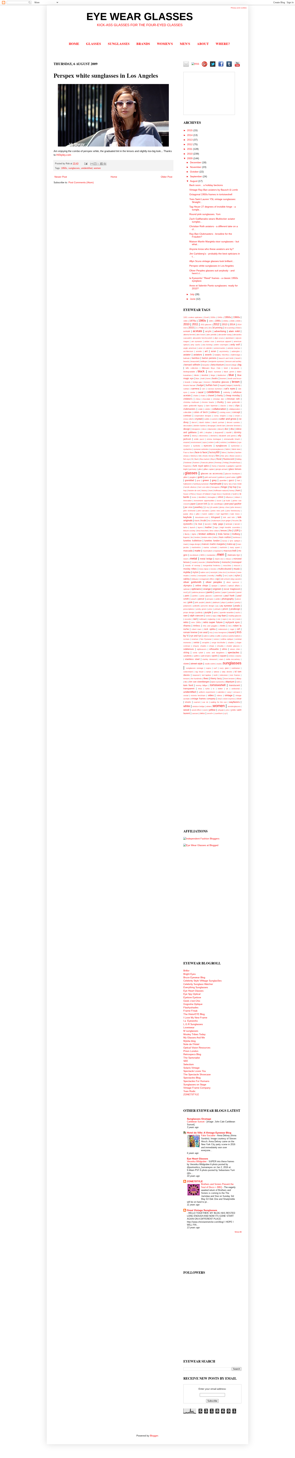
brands (188, 382)
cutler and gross (228, 418)
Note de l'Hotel (191, 1044)
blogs (213, 375)
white (186, 706)
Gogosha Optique (192, 1004)
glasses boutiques (232, 474)
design (186, 429)
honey (231, 490)
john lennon (235, 507)
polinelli (196, 606)
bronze (207, 382)
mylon (195, 572)
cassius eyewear (215, 389)
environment (196, 442)
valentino (221, 692)
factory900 (214, 452)
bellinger (204, 361)
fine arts (224, 456)
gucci (231, 480)
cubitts (206, 419)
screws (186, 639)
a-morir (186, 331)
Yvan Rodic (189, 1091)
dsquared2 (219, 432)
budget (200, 385)
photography (228, 599)
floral (218, 459)
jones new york (217, 511)
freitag (225, 462)
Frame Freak (190, 1010)
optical (223, 586)
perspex (210, 599)
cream (237, 416)
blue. (198, 378)
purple (208, 612)
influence (229, 497)
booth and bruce (235, 378)
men (220, 554)
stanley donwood (209, 659)
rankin (208, 616)
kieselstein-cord (201, 517)
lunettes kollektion (192, 541)
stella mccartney (233, 659)
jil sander (214, 507)
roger (232, 629)
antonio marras (233, 348)
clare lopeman (212, 406)
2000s (225, 321)
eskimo (223, 442)
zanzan (195, 713)
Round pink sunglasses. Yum (205, 214)
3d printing (217, 328)
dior (226, 429)
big (239, 364)
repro (224, 619)
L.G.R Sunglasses (193, 1024)
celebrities (213, 392)
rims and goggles (210, 626)
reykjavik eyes (232, 622)
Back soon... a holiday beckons (206, 185)
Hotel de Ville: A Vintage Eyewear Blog (209, 1132)
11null (206, 317)
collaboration (219, 408)
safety (212, 636)
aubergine (235, 351)
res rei (231, 619)
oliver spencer (232, 582)
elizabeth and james (227, 436)
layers (200, 527)
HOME (74, 43)
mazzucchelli (229, 551)
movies (213, 569)
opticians (196, 589)
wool (205, 710)
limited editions (207, 534)
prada (237, 606)
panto (210, 592)
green (206, 480)
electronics (203, 436)
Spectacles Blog (192, 1077)
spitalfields (187, 656)
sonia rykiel (198, 653)
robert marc (197, 629)
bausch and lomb (226, 358)
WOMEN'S (165, 43)
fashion (231, 452)
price (210, 609)
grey (214, 480)
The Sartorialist (191, 1057)
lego (216, 527)
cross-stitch (188, 419)
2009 (190, 158)
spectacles (233, 652)
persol (201, 599)
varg (229, 692)
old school (225, 579)
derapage (211, 426)
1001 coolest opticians (192, 317)
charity (219, 395)
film (217, 456)
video (211, 695)
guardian (223, 480)
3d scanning (229, 328)
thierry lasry (216, 678)
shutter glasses (233, 646)
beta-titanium (217, 365)
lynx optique (235, 541)
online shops (201, 585)
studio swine (210, 664)
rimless (196, 626)
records (188, 619)
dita (232, 429)
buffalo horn (211, 385)
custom (214, 419)
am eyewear (196, 341)
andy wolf (235, 344)
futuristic (222, 466)
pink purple (199, 602)
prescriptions (188, 609)
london (197, 537)
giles (200, 469)
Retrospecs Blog (192, 1054)
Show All (238, 1232)
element (213, 436)
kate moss (235, 514)
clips (237, 405)
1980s (202, 320)
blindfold (204, 375)
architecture (188, 351)
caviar (192, 392)
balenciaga (235, 355)
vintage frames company (203, 698)
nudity (219, 575)
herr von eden (204, 487)
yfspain (221, 710)
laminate (229, 524)
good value (230, 477)
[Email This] (92, 163)
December (196, 162)
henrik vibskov (190, 487)
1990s (218, 321)
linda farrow (223, 534)
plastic (208, 602)
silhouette (214, 649)
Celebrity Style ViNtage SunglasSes (202, 980)
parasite (231, 592)
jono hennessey (233, 511)
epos (205, 442)
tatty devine (227, 672)
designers (196, 429)
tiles (186, 682)
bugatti (222, 385)
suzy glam (224, 668)
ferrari (211, 456)
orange (207, 589)
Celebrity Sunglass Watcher (198, 984)
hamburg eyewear (200, 484)
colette (207, 409)
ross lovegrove (220, 632)
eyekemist (235, 446)
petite (217, 599)
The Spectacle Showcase (197, 1074)
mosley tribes (190, 569)
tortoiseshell (218, 685)
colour (213, 412)
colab (200, 409)
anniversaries (219, 348)
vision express (229, 699)
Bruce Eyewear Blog (194, 977)
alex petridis (212, 335)
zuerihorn (219, 713)
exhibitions (232, 442)
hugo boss (216, 494)
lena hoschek (202, 531)
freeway (218, 462)
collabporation (234, 409)
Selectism (188, 1064)
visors (188, 702)
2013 (190, 139)
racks (237, 612)
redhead (202, 619)
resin (238, 619)
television (224, 675)
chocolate (206, 399)
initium (237, 497)
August (194, 181)
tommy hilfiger (202, 685)
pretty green (201, 609)
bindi (226, 368)
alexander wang (224, 335)
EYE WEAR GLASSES (139, 16)
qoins (216, 612)
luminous (236, 537)
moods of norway (192, 565)
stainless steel (192, 659)
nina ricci (222, 572)
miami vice (219, 559)
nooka (193, 576)
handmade (216, 483)
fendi (205, 456)
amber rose (209, 341)
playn (223, 602)
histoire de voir (194, 490)
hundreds (227, 494)
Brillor (186, 970)
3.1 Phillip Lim (201, 328)
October (194, 171)
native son (204, 572)
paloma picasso (198, 592)
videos (219, 695)
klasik (196, 521)
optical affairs (234, 586)
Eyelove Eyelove (192, 997)
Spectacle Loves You (194, 1071)
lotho (215, 537)
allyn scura (219, 338)
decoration (187, 426)
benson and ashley (233, 361)
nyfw (231, 576)
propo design (188, 612)
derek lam (221, 426)
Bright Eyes (189, 974)
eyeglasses (221, 446)
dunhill (228, 432)
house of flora (189, 494)
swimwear (235, 668)
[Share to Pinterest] (105, 163)
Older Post (166, 176)
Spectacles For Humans (196, 1081)
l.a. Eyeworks (190, 1020)
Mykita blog (189, 1041)
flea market (204, 459)
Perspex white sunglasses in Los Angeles (211, 265)
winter (208, 706)
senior (196, 642)
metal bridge (206, 559)
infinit (220, 497)
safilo (218, 636)
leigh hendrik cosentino (230, 527)
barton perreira (209, 358)
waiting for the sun (218, 702)
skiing (186, 652)
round (231, 632)
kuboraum (216, 521)
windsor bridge (198, 706)
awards (208, 355)
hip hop (232, 487)
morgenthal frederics (212, 565)
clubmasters (189, 409)
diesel (220, 429)
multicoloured (224, 569)
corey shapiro (220, 416)
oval (185, 592)
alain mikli (234, 331)
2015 (190, 130)
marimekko (196, 547)
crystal (198, 418)
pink (190, 602)
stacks (238, 656)
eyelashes (187, 449)
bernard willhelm (192, 365)
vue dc (205, 702)
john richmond (189, 511)
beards (186, 361)
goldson (221, 477)
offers (211, 579)
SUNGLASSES (119, 43)
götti (239, 477)
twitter (220, 689)
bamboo (196, 358)
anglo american (189, 348)
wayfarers (234, 702)
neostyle (213, 572)
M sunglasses (190, 1030)
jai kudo (226, 501)
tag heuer (199, 672)
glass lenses (235, 469)
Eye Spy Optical (191, 994)
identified (202, 497)
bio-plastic (235, 368)
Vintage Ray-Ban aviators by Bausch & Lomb (213, 189)
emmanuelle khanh (232, 439)
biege (234, 365)
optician (186, 589)
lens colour (214, 531)
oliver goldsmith (192, 582)
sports (215, 656)
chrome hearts (207, 402)
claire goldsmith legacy (193, 406)
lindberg (236, 534)
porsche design (207, 606)
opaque (214, 586)
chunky (220, 402)
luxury (224, 541)
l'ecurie (235, 521)
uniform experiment (207, 692)
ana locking (207, 345)
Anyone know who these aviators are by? (211, 249)
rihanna (187, 626)
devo (204, 429)
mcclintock (194, 555)
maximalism (207, 551)
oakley (186, 579)
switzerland (188, 672)
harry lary (228, 484)
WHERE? (223, 43)
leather (208, 527)
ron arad (203, 632)
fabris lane (236, 449)
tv (213, 689)
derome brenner (233, 426)
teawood (196, 675)
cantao (186, 389)
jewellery (198, 507)
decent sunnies (233, 422)
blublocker (221, 375)
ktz (209, 521)
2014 (190, 135)
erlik (217, 442)
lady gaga (218, 524)
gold (200, 477)
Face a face (188, 452)
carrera (195, 388)
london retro (207, 537)
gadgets (230, 466)
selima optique (227, 639)
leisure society (189, 531)
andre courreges (221, 345)
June (193, 299)
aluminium (230, 338)
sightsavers (202, 649)
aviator (187, 354)
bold (203, 378)
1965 (185, 321)
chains (196, 396)
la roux (198, 524)
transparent (188, 688)
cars (203, 389)
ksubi (203, 520)
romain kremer (190, 632)
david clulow (204, 422)
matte (197, 550)
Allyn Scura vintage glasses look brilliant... (211, 261)
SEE (185, 1061)
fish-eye (186, 459)
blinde (196, 375)
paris (187, 596)
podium (230, 602)
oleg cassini (235, 579)
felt (200, 456)
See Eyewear (206, 639)
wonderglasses (234, 706)
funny (214, 466)
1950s (64, 168)
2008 (232, 321)
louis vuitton (225, 537)
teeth (216, 675)
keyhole (187, 517)
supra (208, 668)
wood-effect (196, 710)
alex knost (200, 335)
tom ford (188, 685)
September (196, 176)
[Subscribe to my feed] (195, 63)
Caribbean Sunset (196, 1121)
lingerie (186, 537)
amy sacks (195, 345)
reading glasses (234, 616)
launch (192, 527)
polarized (187, 606)
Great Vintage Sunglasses (202, 1210)
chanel (211, 395)
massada (187, 551)
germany (192, 469)
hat (234, 484)
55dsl (238, 328)
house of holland (203, 494)
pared (239, 592)
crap (230, 416)
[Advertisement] (197, 771)
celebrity (226, 392)
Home (114, 176)
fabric (228, 449)
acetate (197, 331)
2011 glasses (206, 324)
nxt (225, 576)
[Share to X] (98, 163)
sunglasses (74, 168)
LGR (236, 530)
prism (225, 609)
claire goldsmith (233, 402)
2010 (190, 153)
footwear (188, 462)
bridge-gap (197, 382)
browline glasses (220, 382)
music (237, 568)
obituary (195, 579)
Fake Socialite (208, 1135)
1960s (236, 317)
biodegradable (189, 372)
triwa (200, 689)
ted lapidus (206, 675)
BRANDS (143, 43)
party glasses (206, 596)
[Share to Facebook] (101, 163)
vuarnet (197, 702)
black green (229, 372)
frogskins (187, 466)
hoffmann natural (221, 490)
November (196, 167)
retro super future (213, 622)
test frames (235, 675)
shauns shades (199, 646)
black (201, 371)
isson (219, 501)
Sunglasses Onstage (199, 1118)
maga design (194, 544)
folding (238, 459)
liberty (187, 534)
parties (195, 596)
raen (185, 615)
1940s (219, 317)
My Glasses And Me (194, 1037)
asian (213, 351)
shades (231, 642)
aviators (197, 354)
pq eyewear (226, 606)
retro (185, 622)
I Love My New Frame (195, 1017)
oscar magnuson (232, 589)
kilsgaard (215, 517)
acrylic (208, 331)
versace (236, 692)
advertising (220, 331)
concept (236, 412)
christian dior (218, 399)
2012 (190, 144)
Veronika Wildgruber (197, 1161)
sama (224, 636)
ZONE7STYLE (191, 1094)
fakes (224, 452)
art (206, 351)
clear (231, 406)
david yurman (218, 422)
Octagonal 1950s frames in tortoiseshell (210, 194)
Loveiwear (188, 1027)
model (194, 562)
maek (185, 544)
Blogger (154, 1435)
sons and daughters (215, 653)
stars (221, 659)
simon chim (235, 649)
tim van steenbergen (199, 682)
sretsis (231, 656)
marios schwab (210, 547)
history (204, 490)
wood (186, 709)
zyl (225, 713)
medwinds (211, 555)
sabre (205, 636)
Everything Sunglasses (195, 987)
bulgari (229, 385)
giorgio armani (221, 469)
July (192, 294)
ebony (194, 436)
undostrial (235, 689)
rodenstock (223, 629)
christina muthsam (191, 402)
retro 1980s (196, 622)
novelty (211, 576)
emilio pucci (199, 439)
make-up (231, 544)
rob (229, 626)
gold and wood (210, 477)
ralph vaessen (196, 615)
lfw (230, 530)
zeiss (202, 713)
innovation (187, 501)
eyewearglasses (217, 449)
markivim (223, 547)
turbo (207, 689)
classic (223, 406)
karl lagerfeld (222, 514)
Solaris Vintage (191, 1067)
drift (201, 432)
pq (217, 606)
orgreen (217, 589)
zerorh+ (210, 713)
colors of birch (200, 412)
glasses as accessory (212, 473)
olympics (187, 585)
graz (198, 480)
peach (193, 599)
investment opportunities (204, 501)
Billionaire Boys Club (211, 368)
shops (211, 646)
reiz (218, 619)
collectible (187, 412)
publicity (199, 612)
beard (237, 358)
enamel (186, 442)
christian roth (233, 399)
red (195, 619)
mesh (185, 559)
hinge (224, 487)
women (97, 168)
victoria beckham (198, 695)
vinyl (219, 699)
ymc (227, 710)
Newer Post (60, 176)
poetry (237, 602)
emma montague (214, 439)
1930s (212, 317)
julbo (198, 514)
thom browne (229, 679)
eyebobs (196, 446)
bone (208, 378)
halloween (187, 484)
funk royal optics (201, 466)
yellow (212, 709)
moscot (237, 565)
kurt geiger (226, 521)
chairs (203, 396)
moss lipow (203, 569)
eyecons (208, 446)
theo (205, 678)
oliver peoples (214, 582)
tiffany (238, 679)
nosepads (202, 576)
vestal (185, 695)
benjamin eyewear (216, 361)
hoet (210, 490)
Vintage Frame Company (196, 1087)
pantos (217, 592)
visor (239, 698)
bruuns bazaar (189, 385)
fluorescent (228, 459)
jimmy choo (224, 507)
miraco (228, 559)
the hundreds (196, 679)
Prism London (190, 1051)
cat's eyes (229, 388)
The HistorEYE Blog (194, 1014)
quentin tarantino (227, 612)
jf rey (207, 507)
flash (197, 459)
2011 (190, 149)
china (197, 399)
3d (210, 328)
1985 (211, 321)
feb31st (194, 456)
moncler (201, 562)
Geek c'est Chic (191, 1000)
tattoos (216, 672)
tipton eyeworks (217, 682)
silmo (224, 649)
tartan (208, 672)
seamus (195, 639)
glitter (185, 477)
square (223, 656)
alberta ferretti (189, 335)
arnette (199, 351)
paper (224, 592)
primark (217, 609)
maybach (218, 551)
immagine (212, 497)
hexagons (215, 487)
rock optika (209, 629)
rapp (214, 616)
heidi (239, 484)
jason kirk (202, 504)
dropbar (208, 432)
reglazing (211, 619)
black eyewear (214, 372)
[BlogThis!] (95, 163)
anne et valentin (205, 348)
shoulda (220, 646)
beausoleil (195, 361)
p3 (189, 592)
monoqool (236, 562)
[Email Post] (85, 163)
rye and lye (195, 636)
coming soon (224, 412)
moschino (227, 565)
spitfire (196, 656)
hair (238, 480)
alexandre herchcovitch (202, 338)
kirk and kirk (229, 517)
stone (186, 663)
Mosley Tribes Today (194, 1034)
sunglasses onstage (194, 668)
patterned (218, 596)
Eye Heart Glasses (193, 990)
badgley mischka (221, 355)
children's (188, 399)
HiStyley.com (63, 154)
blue (231, 375)
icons (194, 497)
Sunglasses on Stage (194, 1084)
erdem (211, 442)
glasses (191, 473)
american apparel (224, 341)
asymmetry (224, 351)
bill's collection (192, 368)
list (192, 537)
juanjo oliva (188, 514)
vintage (229, 695)
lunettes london (212, 541)
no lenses (232, 572)
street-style (197, 663)
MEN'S (185, 43)
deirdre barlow (200, 426)
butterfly (237, 385)
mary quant (235, 547)
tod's (238, 682)
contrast (187, 415)
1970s (192, 320)
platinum (216, 602)
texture (186, 679)
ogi (217, 579)
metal (193, 558)
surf (215, 668)
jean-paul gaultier (233, 504)
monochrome (213, 562)
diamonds (212, 429)
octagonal (204, 579)
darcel (194, 422)
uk (227, 689)
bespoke (205, 365)
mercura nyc (234, 555)
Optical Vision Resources (196, 1047)
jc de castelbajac (216, 504)
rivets (223, 626)
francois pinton (207, 462)
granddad (189, 480)
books (215, 378)
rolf (238, 629)
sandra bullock (234, 636)
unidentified (86, 168)
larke (185, 527)
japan (193, 504)
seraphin (205, 642)
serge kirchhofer (219, 642)
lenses (224, 530)
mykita (186, 572)
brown (236, 381)
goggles (192, 477)
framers (196, 462)
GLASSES (93, 43)
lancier (237, 524)
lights (194, 534)
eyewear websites (201, 449)
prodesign (235, 609)
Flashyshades (190, 1007)
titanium (230, 681)
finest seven (235, 456)
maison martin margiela (213, 544)
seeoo (216, 639)
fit (192, 459)
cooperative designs (203, 416)
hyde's (235, 494)
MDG (202, 555)
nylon (237, 575)
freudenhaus (235, 462)
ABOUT (203, 43)
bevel (228, 365)
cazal (200, 392)
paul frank (229, 596)
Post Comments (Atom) (81, 182)
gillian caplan (208, 469)
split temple (205, 656)
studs (219, 664)
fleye (213, 459)
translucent (234, 685)
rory (211, 632)
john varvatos (203, 511)
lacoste (208, 524)
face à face (201, 452)
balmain (186, 358)
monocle (226, 562)
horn (238, 490)
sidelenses (188, 649)
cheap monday (232, 395)
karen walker (208, 514)
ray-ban (222, 615)
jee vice (188, 507)
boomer (223, 378)
